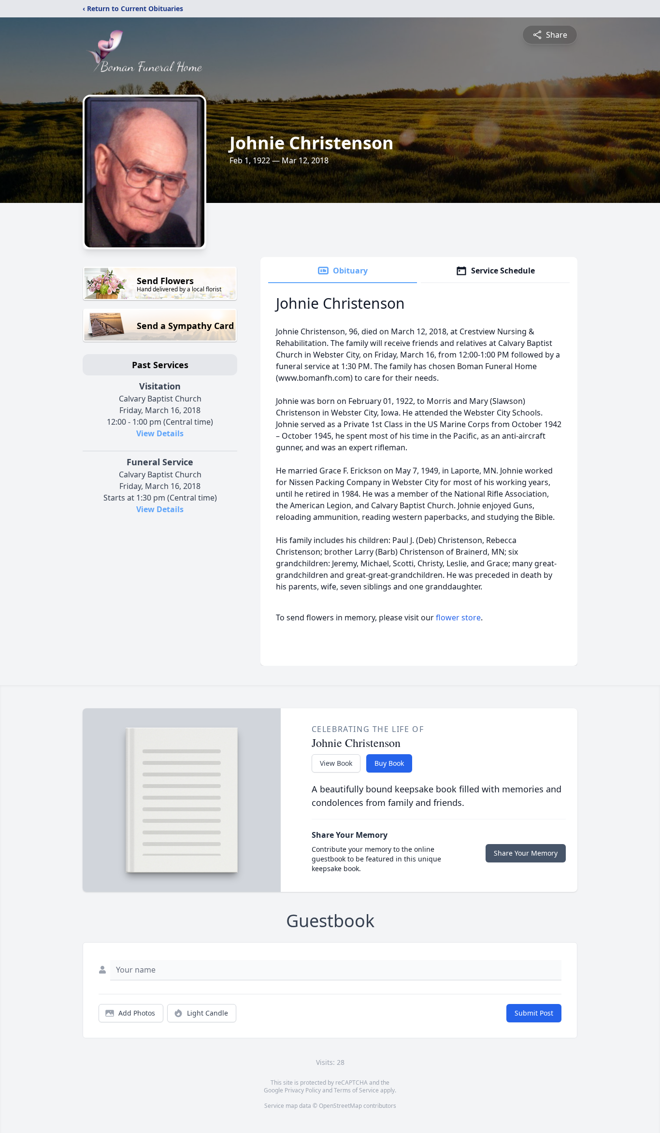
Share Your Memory (526, 853)
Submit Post (534, 1013)
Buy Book (389, 763)
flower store (458, 617)
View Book (336, 763)
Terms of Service (356, 1090)
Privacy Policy (303, 1090)
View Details (160, 433)
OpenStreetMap (340, 1106)
